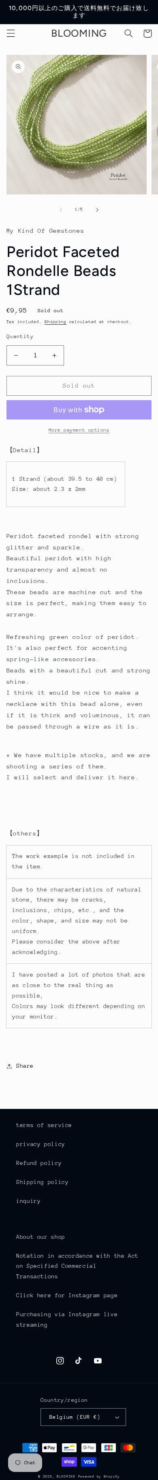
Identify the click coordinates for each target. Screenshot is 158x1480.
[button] (10, 33)
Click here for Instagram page (66, 1295)
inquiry (28, 1201)
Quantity (20, 336)
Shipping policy (42, 1182)
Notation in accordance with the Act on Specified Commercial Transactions (77, 1266)
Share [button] (25, 1066)
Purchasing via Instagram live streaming (66, 1319)
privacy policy (40, 1144)
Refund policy (39, 1163)
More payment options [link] (79, 430)
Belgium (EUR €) (74, 1417)
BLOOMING (66, 1476)
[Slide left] (61, 210)
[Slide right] (97, 210)
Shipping (55, 321)
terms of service (44, 1125)
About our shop (40, 1237)
